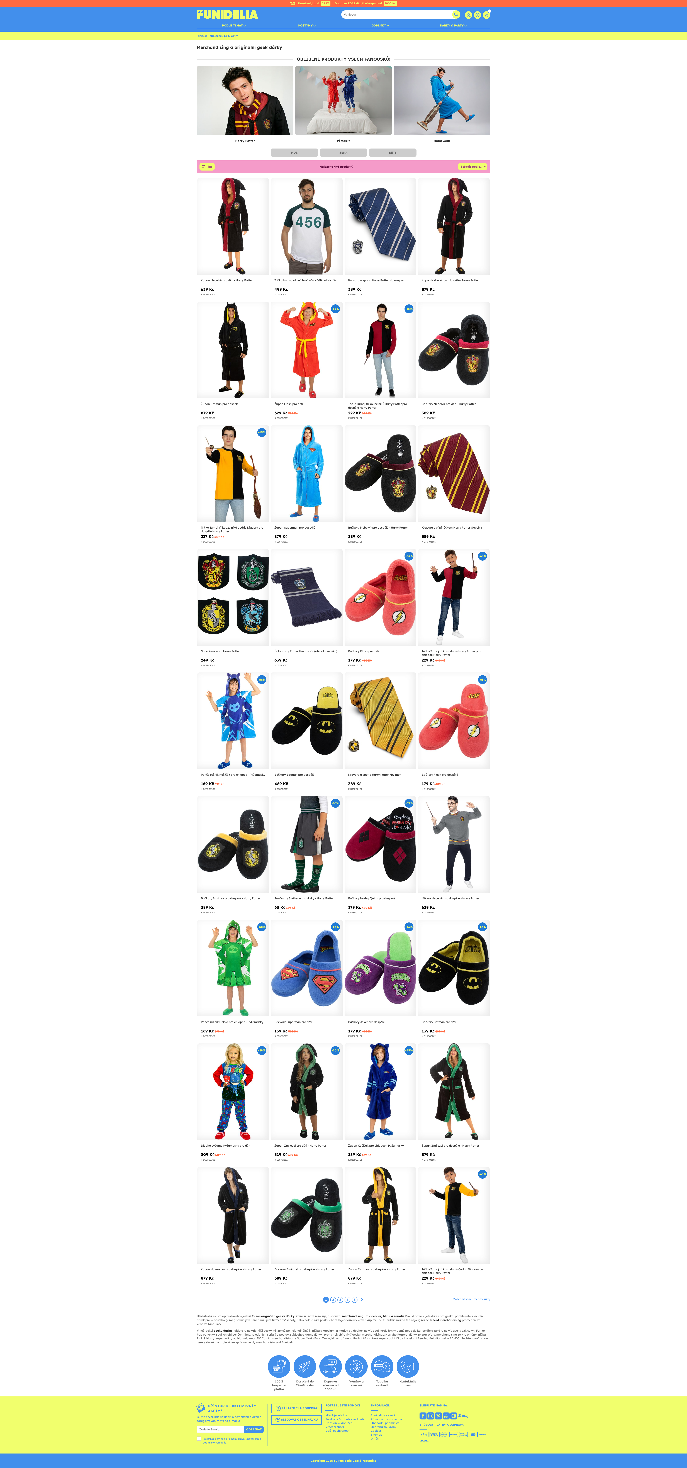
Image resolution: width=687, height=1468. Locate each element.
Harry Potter (245, 141)
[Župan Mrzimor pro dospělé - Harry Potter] (380, 1215)
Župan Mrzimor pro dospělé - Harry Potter (376, 1269)
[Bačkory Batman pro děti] (454, 968)
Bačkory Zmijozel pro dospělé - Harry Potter (304, 1269)
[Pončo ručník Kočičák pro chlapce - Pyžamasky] (233, 720)
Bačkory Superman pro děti (293, 1022)
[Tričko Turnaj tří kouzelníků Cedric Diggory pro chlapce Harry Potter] (454, 1215)
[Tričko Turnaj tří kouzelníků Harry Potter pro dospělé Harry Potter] (380, 350)
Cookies (376, 1430)
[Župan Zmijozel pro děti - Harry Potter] (306, 1091)
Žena (343, 152)
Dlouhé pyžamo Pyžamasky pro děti (225, 1145)
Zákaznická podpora (299, 1408)
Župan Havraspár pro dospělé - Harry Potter (231, 1269)
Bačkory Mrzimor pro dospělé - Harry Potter (230, 898)
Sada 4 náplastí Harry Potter (220, 651)
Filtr (209, 167)
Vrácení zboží (334, 1427)
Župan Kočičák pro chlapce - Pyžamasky (376, 1145)
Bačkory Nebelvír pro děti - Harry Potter (449, 404)
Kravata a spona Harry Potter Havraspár (376, 280)
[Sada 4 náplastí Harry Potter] (233, 597)
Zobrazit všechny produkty (471, 1299)
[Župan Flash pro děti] (306, 350)
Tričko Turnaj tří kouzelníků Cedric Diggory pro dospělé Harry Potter (232, 529)
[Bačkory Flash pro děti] (380, 597)
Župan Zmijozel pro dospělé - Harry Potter (450, 1145)
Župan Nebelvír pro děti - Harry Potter (227, 280)
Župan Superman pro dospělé (294, 527)
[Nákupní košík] (486, 15)
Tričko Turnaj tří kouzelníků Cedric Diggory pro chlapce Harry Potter (453, 1271)
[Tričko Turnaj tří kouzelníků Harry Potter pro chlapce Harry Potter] (454, 597)
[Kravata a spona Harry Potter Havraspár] (380, 226)
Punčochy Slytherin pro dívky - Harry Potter (304, 898)
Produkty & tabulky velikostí (344, 1419)
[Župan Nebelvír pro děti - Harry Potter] (233, 226)
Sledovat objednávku (299, 1419)
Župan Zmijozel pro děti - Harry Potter (300, 1145)
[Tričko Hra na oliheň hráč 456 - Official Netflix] (306, 226)
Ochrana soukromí (383, 1427)
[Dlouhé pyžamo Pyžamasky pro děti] (233, 1091)
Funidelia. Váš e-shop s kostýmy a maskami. (227, 14)
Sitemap (376, 1434)
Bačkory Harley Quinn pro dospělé (371, 898)
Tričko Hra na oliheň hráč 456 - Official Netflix (305, 280)
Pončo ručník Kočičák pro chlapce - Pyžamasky (233, 774)
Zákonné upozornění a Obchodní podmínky (386, 1421)
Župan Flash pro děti (288, 404)
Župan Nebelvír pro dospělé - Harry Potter (450, 280)
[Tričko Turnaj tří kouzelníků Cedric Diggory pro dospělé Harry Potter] (233, 473)
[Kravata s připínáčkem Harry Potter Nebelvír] (454, 473)
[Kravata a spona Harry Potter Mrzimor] (380, 720)
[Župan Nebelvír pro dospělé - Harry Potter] (454, 226)
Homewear (442, 141)
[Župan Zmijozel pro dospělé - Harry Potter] (454, 1091)
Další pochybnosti (337, 1430)
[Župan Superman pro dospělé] (306, 473)
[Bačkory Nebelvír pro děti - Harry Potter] (454, 350)
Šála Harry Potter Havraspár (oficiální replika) (305, 651)
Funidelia (202, 35)
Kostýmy (305, 25)
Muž (294, 152)
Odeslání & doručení (339, 1423)
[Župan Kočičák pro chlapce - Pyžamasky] (380, 1091)
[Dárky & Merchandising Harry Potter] (245, 100)
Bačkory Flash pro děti (363, 651)
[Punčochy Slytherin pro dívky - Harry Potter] (306, 844)
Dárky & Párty (452, 25)
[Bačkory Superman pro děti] (306, 968)
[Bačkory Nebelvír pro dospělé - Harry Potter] (380, 473)
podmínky (209, 1442)
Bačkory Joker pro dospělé (366, 1022)
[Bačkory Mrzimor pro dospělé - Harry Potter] (233, 844)
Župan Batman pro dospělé (219, 404)
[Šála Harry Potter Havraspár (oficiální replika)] (306, 597)
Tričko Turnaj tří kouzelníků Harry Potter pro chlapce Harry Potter (451, 653)
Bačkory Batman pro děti (439, 1022)
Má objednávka (336, 1415)
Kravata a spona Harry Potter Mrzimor (374, 774)
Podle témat (232, 25)
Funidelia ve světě (383, 1415)
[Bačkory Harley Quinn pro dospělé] (380, 844)
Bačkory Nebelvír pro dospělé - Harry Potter (378, 527)
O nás (375, 1438)
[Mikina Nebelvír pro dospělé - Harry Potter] (454, 844)
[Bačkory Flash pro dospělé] (454, 720)
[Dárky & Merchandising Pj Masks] (343, 100)
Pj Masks (343, 141)
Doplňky (378, 25)
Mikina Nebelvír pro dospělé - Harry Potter (450, 898)
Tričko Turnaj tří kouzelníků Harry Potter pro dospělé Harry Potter (377, 405)
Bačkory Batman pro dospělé (294, 774)
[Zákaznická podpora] (477, 15)
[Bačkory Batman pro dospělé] (306, 720)
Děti (392, 152)
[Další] (362, 1299)
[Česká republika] (423, 1416)
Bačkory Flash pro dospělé (440, 774)
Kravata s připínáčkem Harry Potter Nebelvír (452, 527)
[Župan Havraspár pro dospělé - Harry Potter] (233, 1215)
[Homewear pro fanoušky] (442, 100)
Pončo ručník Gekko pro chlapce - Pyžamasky (232, 1022)
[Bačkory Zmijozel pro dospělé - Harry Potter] (306, 1215)
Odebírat (254, 1429)
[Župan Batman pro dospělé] (233, 350)
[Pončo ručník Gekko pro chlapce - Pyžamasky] (233, 968)
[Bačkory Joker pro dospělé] (380, 968)
